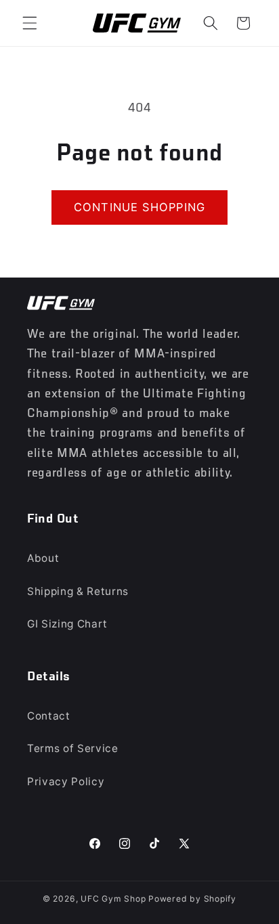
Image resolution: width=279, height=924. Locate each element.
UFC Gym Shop (113, 899)
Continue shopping (139, 207)
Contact (48, 715)
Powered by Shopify (192, 899)
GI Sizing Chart (67, 623)
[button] (30, 23)
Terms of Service (73, 748)
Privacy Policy (65, 781)
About (43, 558)
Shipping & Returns (78, 591)
